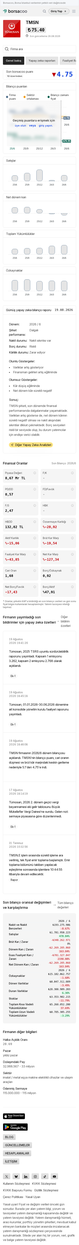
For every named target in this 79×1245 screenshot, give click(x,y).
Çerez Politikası (13, 1197)
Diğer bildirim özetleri (66, 621)
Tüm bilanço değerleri (65, 905)
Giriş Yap (56, 11)
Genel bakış (13, 60)
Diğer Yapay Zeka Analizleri (33, 445)
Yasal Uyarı (32, 1197)
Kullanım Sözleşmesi (16, 1183)
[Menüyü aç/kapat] (74, 11)
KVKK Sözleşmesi (44, 1183)
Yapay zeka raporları (42, 60)
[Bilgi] (34, 472)
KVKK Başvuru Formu (17, 1190)
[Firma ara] (44, 11)
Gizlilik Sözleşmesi (46, 1190)
